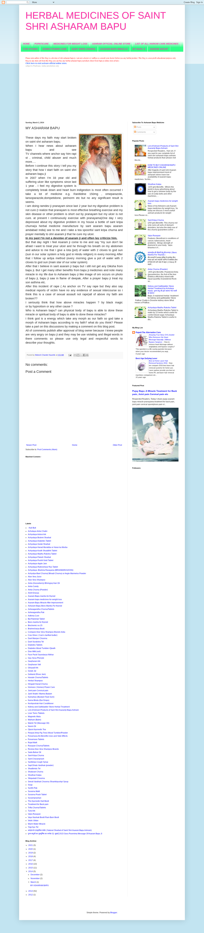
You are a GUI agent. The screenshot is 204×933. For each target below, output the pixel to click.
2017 (30, 860)
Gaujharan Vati (34, 664)
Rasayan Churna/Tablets (38, 746)
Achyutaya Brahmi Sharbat (39, 537)
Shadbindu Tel (34, 768)
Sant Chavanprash (36, 759)
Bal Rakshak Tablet (36, 619)
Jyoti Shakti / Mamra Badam (40, 694)
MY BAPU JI (138, 49)
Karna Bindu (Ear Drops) (38, 700)
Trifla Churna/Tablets (37, 808)
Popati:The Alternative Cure (148, 332)
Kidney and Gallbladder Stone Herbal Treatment (49, 707)
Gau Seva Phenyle (36, 658)
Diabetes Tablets (35, 645)
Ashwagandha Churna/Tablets (41, 609)
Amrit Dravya (33, 593)
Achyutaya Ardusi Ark (37, 534)
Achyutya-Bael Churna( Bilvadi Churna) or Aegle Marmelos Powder (57, 573)
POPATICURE (41, 43)
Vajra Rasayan (34, 814)
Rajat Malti (32, 742)
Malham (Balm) (34, 720)
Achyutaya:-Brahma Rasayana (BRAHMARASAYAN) (50, 570)
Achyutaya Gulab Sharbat (39, 544)
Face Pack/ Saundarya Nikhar (41, 655)
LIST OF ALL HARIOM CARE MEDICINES (156, 43)
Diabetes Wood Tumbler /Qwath (41, 648)
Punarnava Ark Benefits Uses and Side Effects (48, 736)
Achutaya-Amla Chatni (37, 531)
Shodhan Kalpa (34, 775)
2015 (30, 868)
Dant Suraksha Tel (36, 642)
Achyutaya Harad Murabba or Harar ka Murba (47, 547)
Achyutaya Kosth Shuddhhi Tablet (42, 551)
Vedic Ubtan (33, 820)
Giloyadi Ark (33, 668)
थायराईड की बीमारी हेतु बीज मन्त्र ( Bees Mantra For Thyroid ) (162, 253)
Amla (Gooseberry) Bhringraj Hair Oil (44, 583)
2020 (30, 849)
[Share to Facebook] (84, 355)
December (35, 875)
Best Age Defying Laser (146, 358)
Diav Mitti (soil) (34, 651)
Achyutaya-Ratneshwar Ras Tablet (43, 567)
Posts (138, 127)
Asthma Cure (33, 616)
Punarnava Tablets (36, 739)
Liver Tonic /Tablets (36, 713)
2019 (30, 853)
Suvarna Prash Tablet (37, 794)
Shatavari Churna (35, 772)
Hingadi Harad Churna (38, 684)
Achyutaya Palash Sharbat (39, 557)
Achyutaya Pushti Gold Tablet (40, 560)
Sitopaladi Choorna (36, 778)
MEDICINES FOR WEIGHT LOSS (70, 43)
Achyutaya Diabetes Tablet (39, 541)
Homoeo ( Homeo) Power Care (41, 687)
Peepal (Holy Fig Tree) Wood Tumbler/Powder (48, 733)
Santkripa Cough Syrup (38, 762)
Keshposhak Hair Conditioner (41, 703)
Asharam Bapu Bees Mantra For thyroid (45, 606)
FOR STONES (30, 49)
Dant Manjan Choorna (37, 638)
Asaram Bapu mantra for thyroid (41, 596)
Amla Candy (33, 586)
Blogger (113, 912)
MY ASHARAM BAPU (39, 885)
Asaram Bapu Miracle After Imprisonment (45, 603)
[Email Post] (70, 355)
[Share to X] (81, 355)
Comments (141, 132)
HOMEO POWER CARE (54, 49)
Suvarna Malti (34, 791)
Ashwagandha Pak (36, 612)
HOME (26, 43)
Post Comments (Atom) (47, 449)
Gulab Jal (32, 671)
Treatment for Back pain (38, 804)
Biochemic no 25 (35, 625)
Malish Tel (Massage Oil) (38, 723)
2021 (30, 845)
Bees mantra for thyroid (38, 622)
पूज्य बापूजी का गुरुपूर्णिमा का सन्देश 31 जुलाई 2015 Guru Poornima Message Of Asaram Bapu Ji (65, 834)
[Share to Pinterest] (87, 355)
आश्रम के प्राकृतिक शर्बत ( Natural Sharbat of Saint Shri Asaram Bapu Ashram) (60, 830)
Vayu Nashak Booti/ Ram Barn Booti (43, 817)
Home (74, 445)
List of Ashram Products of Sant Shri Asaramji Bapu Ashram (53, 710)
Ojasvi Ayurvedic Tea (37, 729)
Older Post (117, 445)
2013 (30, 891)
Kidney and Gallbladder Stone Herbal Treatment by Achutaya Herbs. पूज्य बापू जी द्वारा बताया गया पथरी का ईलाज (162, 289)
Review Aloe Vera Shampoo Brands (43, 749)
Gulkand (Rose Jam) (37, 674)
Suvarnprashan (34, 798)
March (33, 882)
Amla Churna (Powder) (38, 590)
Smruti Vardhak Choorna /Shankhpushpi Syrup (48, 782)
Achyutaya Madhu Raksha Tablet (42, 554)
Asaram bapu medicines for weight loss (45, 599)
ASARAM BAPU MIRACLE (114, 49)
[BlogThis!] (78, 355)
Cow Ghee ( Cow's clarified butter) (42, 635)
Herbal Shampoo (35, 681)
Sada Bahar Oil (34, 752)
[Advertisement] (102, 94)
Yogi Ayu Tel (33, 827)
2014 (30, 871)
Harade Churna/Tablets (38, 677)
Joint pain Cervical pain (38, 690)
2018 (30, 856)
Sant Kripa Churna (36, 755)
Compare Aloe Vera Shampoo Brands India (46, 632)
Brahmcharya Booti (36, 629)
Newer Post (31, 445)
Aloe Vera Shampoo (36, 580)
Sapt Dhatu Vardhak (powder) (41, 765)
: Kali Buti (32, 528)
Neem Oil (32, 726)
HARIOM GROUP (159, 49)
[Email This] (75, 355)
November (35, 878)
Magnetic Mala (34, 716)
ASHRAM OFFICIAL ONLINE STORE (111, 43)
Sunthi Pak (32, 788)
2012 (30, 895)
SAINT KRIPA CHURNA (83, 49)
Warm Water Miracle (36, 824)
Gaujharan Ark (34, 661)
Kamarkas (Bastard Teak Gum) (41, 697)
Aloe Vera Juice (34, 577)
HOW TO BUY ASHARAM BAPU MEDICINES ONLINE (161, 166)
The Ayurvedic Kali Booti (38, 801)
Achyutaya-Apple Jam (37, 563)
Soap (30, 785)
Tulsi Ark (31, 811)
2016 (30, 864)
